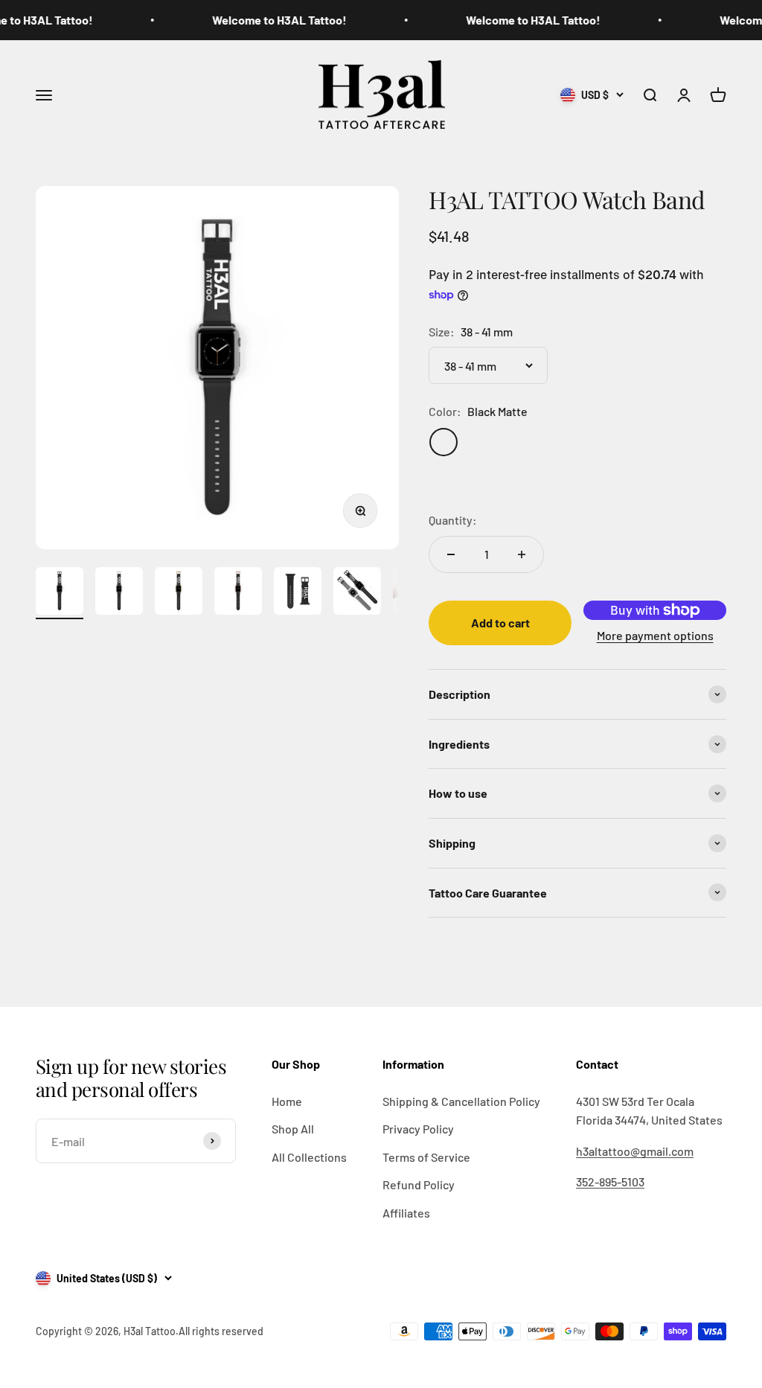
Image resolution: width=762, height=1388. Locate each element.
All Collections (309, 1157)
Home (287, 1101)
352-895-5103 (610, 1181)
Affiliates (406, 1213)
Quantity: (453, 520)
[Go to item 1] (59, 593)
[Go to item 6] (357, 593)
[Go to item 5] (297, 593)
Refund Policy (418, 1184)
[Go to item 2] (119, 593)
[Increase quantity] (521, 554)
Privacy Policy (418, 1129)
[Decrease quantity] (451, 554)
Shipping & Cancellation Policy (461, 1101)
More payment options (655, 635)
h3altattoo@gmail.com (635, 1151)
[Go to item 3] (178, 593)
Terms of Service (426, 1157)
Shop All (293, 1129)
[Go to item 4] (238, 593)
